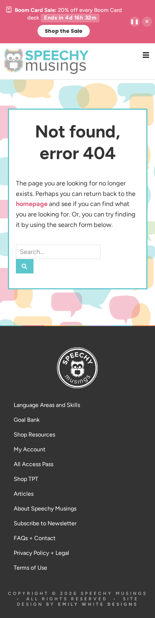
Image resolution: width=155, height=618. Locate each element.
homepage (32, 204)
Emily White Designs (98, 604)
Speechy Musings (77, 61)
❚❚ (135, 21)
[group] (63, 22)
